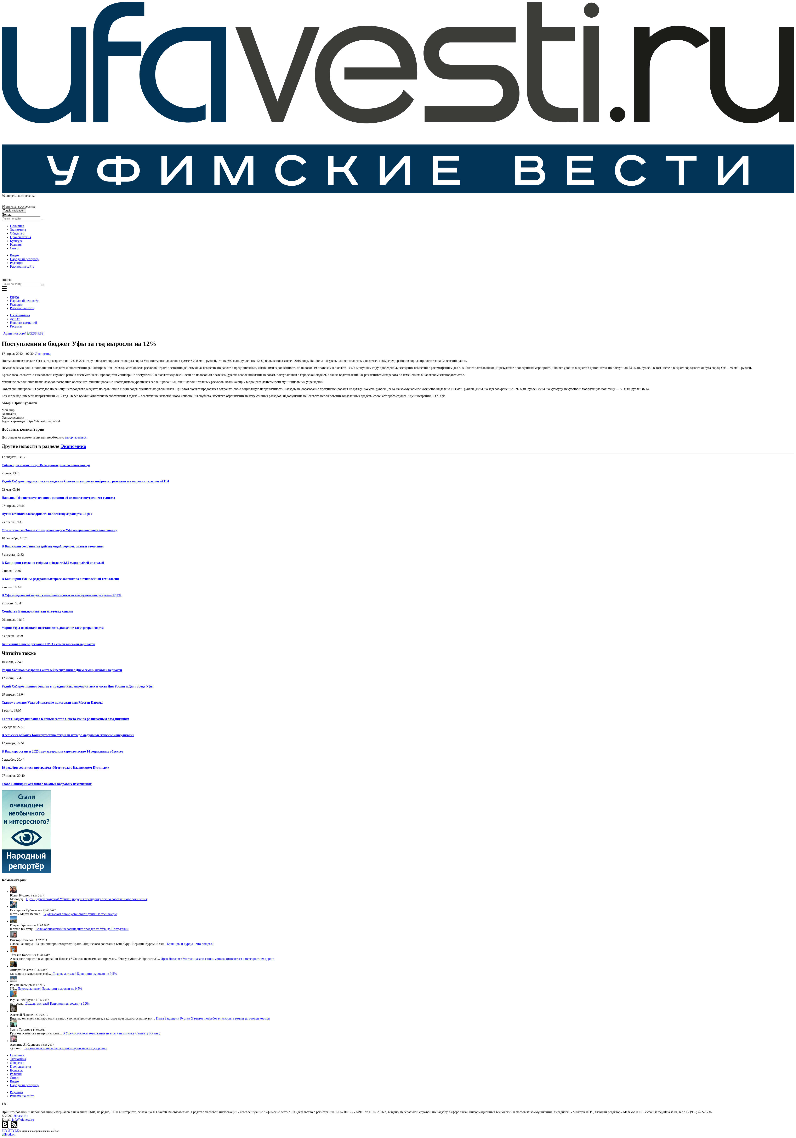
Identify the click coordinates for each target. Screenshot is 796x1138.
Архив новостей (14, 333)
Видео (14, 255)
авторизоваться (75, 437)
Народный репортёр (24, 259)
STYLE (10, 1130)
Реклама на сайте (22, 266)
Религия (16, 244)
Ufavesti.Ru (20, 1115)
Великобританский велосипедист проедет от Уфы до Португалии (82, 929)
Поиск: (7, 214)
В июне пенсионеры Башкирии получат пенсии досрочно (65, 1048)
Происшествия (20, 237)
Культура (16, 241)
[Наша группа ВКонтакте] (5, 1127)
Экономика (18, 229)
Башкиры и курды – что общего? (190, 944)
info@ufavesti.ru (23, 1119)
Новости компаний (23, 322)
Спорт (14, 248)
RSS (40, 333)
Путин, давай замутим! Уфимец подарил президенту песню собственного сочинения (86, 899)
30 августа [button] (9, 195)
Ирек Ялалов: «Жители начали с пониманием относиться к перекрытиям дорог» (218, 958)
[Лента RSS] (14, 1127)
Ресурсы (16, 326)
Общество (17, 233)
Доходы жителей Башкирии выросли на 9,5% (84, 973)
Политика (17, 226)
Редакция (16, 263)
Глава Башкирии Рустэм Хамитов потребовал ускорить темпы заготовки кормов (213, 1018)
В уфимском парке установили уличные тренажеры (80, 914)
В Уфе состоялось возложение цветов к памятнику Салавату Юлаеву (111, 1033)
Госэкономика (20, 315)
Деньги (15, 319)
